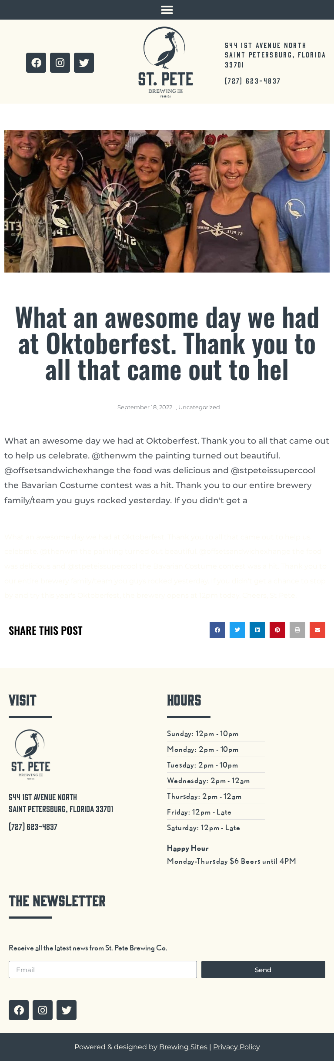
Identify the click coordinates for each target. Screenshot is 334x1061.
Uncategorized (199, 407)
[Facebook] (36, 63)
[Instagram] (60, 63)
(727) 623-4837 (253, 80)
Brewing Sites (183, 1047)
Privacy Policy (236, 1047)
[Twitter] (84, 63)
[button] (167, 10)
